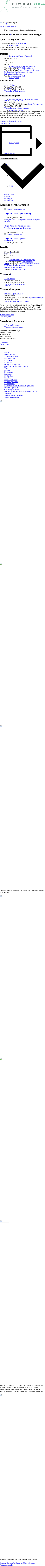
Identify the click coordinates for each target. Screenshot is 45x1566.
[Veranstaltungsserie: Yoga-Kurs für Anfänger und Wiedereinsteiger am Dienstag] (24, 232)
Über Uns (7, 378)
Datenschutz (4, 344)
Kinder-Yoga (8, 360)
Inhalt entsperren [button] (5, 123)
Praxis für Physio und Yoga (13, 100)
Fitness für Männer (10, 380)
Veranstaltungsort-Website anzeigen (16, 108)
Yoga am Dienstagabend (15, 238)
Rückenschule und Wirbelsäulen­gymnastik (19, 386)
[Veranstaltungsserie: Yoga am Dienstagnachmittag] (24, 218)
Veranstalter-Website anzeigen (14, 91)
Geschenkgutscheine (11, 389)
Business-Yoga (9, 358)
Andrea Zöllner (9, 85)
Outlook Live (9, 200)
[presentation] (15, 209)
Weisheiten (8, 393)
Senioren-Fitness (27, 68)
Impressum (4, 342)
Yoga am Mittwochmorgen (14, 327)
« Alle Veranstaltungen (8, 26)
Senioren (19, 74)
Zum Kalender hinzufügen (9, 159)
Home (6, 352)
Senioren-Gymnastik (11, 388)
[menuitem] (24, 50)
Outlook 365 (8, 198)
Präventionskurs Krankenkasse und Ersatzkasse (20, 391)
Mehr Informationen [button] (7, 121)
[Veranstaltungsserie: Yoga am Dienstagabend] (24, 243)
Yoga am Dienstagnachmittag (17, 213)
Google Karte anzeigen (35, 104)
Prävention (29, 72)
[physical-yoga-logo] (22, 11)
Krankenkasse (20, 72)
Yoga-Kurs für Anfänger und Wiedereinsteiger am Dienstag (17, 227)
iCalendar (7, 196)
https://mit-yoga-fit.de (18, 76)
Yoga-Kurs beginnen (11, 397)
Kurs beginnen (9, 362)
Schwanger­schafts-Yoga (12, 364)
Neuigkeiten (8, 376)
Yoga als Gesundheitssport (13, 395)
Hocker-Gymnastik (11, 382)
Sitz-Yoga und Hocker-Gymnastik (16, 366)
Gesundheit (28, 70)
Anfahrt (7, 370)
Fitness (20, 70)
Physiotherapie (9, 354)
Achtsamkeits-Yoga (11, 356)
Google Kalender (10, 194)
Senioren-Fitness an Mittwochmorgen (22, 66)
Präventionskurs (9, 74)
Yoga (6, 368)
